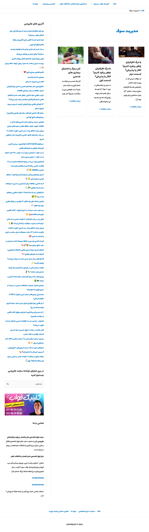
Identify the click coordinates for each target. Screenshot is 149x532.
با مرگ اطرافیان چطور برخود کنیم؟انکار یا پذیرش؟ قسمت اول (102, 74)
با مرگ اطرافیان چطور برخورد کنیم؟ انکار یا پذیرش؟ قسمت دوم (132, 68)
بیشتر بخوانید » (135, 106)
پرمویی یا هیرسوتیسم (36, 77)
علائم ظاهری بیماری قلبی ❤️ (34, 72)
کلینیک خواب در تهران (101, 4)
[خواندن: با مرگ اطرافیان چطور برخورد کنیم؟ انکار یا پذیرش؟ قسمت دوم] (131, 52)
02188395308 (38, 485)
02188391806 (38, 478)
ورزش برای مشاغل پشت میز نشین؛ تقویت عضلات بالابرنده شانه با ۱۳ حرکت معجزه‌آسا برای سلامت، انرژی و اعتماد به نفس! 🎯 (24, 232)
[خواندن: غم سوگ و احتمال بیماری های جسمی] (71, 55)
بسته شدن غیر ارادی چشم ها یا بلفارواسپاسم (27, 49)
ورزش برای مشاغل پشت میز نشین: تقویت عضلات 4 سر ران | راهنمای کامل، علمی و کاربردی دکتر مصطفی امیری (25, 135)
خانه (114, 4)
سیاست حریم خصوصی (87, 511)
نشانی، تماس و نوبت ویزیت (59, 511)
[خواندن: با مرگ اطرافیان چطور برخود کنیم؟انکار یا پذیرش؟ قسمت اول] (101, 55)
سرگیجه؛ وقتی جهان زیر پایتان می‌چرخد (30, 54)
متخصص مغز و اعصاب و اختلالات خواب (73, 4)
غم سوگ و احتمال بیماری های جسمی (71, 73)
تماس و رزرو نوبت (48, 4)
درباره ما (35, 4)
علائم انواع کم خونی (37, 44)
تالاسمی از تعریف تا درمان (34, 81)
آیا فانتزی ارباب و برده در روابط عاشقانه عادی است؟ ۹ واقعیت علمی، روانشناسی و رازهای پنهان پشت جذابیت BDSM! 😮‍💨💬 (25, 166)
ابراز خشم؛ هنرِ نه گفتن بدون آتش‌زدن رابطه (28, 40)
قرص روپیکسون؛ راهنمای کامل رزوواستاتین (28, 59)
